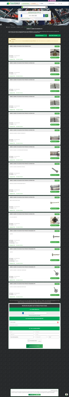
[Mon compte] (59, 4)
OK (46, 15)
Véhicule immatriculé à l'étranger (34, 315)
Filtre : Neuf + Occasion (54, 35)
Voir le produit (54, 57)
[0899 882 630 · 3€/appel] (52, 0)
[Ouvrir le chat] (66, 395)
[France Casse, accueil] (13, 3)
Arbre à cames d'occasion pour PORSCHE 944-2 (20, 46)
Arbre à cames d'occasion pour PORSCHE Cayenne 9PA (22, 197)
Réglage (37, 394)
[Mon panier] (61, 4)
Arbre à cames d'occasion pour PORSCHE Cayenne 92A (22, 79)
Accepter (31, 394)
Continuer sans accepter (54, 390)
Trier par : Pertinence (41, 35)
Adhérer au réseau (59, 0)
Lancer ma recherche (35, 346)
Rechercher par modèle (25, 18)
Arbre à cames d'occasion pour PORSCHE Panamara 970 (22, 230)
